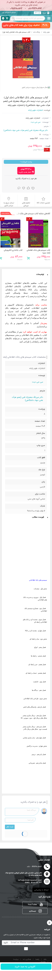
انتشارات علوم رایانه (35, 110)
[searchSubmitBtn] (13, 18)
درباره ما (15, 959)
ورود (44, 13)
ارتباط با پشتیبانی (41, 890)
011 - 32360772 (34, 867)
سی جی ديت (36, 122)
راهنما (37, 959)
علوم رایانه (46, 32)
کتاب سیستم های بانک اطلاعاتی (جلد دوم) (38, 252)
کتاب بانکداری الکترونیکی (13, 250)
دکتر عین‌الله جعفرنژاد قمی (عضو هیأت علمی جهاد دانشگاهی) (26, 130)
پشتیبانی (43, 962)
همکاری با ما (27, 959)
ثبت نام (37, 12)
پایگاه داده (36, 32)
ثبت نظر (9, 827)
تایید (6, 942)
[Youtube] (49, 922)
